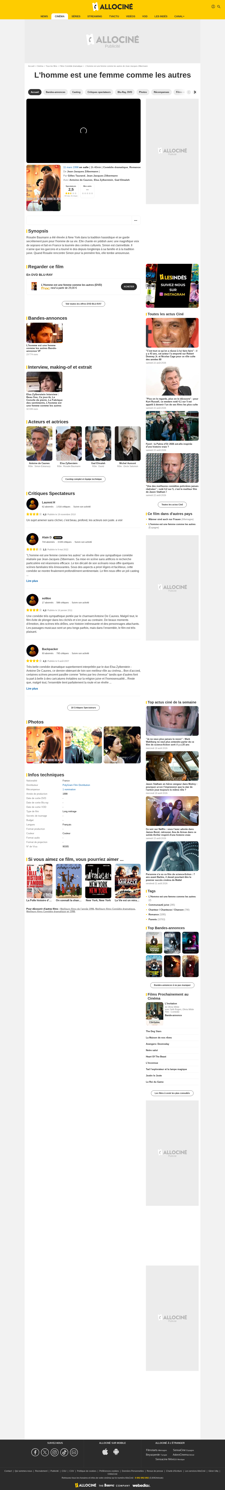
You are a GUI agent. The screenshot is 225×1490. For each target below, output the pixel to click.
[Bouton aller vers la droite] (195, 92)
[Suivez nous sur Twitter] (45, 1452)
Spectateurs (71, 186)
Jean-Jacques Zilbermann (82, 171)
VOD (144, 16)
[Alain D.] (32, 539)
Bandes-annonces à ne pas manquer (172, 985)
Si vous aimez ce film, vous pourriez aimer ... (76, 859)
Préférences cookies (109, 1471)
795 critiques (62, 653)
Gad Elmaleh (122, 179)
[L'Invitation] (154, 1013)
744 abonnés (48, 542)
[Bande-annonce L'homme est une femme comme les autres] (43, 188)
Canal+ (179, 16)
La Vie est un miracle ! (128, 900)
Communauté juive (162, 905)
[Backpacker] (32, 651)
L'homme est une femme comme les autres (172, 526)
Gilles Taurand (76, 175)
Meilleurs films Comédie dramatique (115, 909)
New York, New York (98, 900)
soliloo (46, 598)
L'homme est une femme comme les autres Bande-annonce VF (41, 348)
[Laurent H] (32, 504)
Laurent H (48, 502)
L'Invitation (171, 1003)
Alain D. (47, 537)
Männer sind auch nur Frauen (171, 519)
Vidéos (130, 16)
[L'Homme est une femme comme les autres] (34, 286)
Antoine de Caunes (80, 179)
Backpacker (50, 649)
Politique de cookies (86, 1471)
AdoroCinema (181, 1454)
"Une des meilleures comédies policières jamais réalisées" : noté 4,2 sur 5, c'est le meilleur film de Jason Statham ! (172, 489)
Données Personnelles (133, 1471)
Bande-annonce (173, 1015)
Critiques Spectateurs (51, 493)
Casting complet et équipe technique (83, 479)
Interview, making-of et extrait (60, 367)
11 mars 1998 (71, 167)
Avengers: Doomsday (157, 1044)
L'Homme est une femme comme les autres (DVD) (71, 284)
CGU (64, 1471)
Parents (157, 919)
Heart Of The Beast (156, 1056)
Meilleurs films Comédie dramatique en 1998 (50, 911)
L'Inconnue (152, 1063)
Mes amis (87, 186)
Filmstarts (152, 1450)
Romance (135, 167)
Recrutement (41, 1471)
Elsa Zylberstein (103, 179)
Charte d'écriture (174, 1471)
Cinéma (60, 16)
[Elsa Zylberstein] (69, 443)
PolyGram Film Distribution (76, 785)
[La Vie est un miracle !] (128, 881)
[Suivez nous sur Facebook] (35, 1452)
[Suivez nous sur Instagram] (55, 1452)
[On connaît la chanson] (69, 881)
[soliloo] (32, 600)
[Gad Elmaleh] (98, 443)
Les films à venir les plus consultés (172, 1093)
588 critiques (62, 602)
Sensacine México (166, 1459)
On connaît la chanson (69, 900)
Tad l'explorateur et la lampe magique (166, 1069)
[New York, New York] (98, 881)
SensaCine (179, 1450)
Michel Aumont (127, 463)
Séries (76, 16)
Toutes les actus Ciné (172, 504)
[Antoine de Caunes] (39, 443)
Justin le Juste (154, 1075)
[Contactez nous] (74, 1452)
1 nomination (69, 789)
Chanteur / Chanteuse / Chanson (169, 909)
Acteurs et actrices (48, 421)
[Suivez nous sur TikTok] (64, 1452)
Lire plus (32, 580)
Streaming (94, 16)
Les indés (161, 16)
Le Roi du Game (154, 1082)
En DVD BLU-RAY (39, 274)
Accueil (31, 66)
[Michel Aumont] (128, 443)
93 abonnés (48, 653)
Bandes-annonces (47, 318)
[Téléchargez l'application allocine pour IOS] (107, 1451)
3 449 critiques (65, 542)
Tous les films (51, 66)
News (44, 16)
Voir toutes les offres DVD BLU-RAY (83, 304)
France (66, 780)
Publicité (54, 1471)
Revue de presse (155, 1471)
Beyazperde (153, 1454)
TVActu (114, 16)
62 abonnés (48, 507)
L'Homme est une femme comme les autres (172, 898)
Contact (8, 1471)
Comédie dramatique (115, 167)
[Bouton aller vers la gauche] (189, 92)
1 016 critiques (63, 507)
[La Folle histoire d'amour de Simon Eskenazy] (39, 881)
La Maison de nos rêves (159, 1037)
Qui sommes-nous (23, 1471)
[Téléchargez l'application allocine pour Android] (118, 1451)
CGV (71, 1471)
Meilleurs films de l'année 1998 (77, 909)
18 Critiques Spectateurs (83, 707)
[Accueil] (112, 6)
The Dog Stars (153, 1031)
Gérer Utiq (213, 1471)
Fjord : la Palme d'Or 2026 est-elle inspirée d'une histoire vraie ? (169, 445)
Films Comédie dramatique (71, 66)
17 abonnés (48, 602)
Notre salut (152, 1050)
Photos (36, 722)
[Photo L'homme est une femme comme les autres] (44, 744)
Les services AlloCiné (195, 1471)
